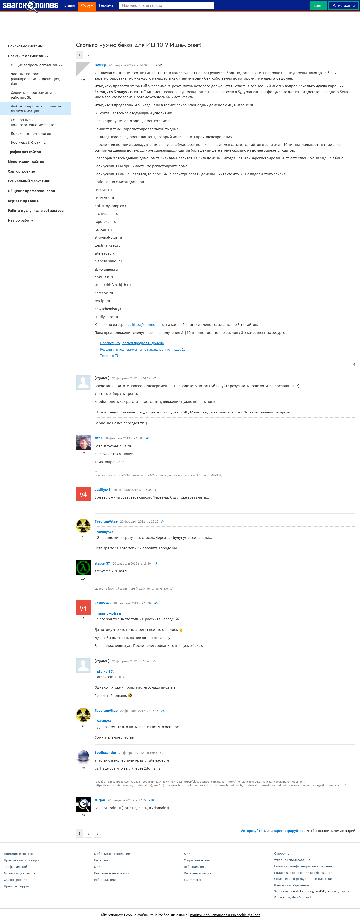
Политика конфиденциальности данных (304, 866)
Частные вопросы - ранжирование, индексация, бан (35, 78)
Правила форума (17, 886)
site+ (99, 438)
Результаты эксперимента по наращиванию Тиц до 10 (142, 349)
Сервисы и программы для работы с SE (34, 95)
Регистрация (344, 5)
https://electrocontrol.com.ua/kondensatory (123, 785)
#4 (163, 521)
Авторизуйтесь (253, 830)
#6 (156, 603)
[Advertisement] (180, 24)
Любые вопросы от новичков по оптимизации (36, 108)
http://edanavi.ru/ (334, 785)
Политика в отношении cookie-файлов (303, 872)
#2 (148, 438)
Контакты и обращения (292, 885)
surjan (100, 799)
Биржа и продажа (23, 200)
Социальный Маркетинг (29, 180)
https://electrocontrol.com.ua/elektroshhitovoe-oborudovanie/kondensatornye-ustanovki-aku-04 (225, 785)
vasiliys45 (103, 489)
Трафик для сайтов (24, 151)
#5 (155, 563)
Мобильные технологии (112, 853)
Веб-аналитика (105, 879)
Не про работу (20, 220)
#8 (163, 710)
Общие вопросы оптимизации (37, 64)
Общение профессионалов (31, 190)
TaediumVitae (106, 521)
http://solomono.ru (148, 324)
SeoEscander (105, 752)
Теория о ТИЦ (111, 355)
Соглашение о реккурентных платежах (303, 878)
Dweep (100, 64)
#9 (161, 752)
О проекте (281, 853)
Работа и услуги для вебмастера (36, 210)
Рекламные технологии (111, 873)
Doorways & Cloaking (28, 142)
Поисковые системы (25, 45)
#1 (154, 378)
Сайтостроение (21, 171)
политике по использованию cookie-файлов (225, 914)
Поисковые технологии (31, 133)
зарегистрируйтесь (289, 830)
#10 (151, 800)
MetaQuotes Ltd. (303, 897)
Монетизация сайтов (26, 161)
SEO (97, 866)
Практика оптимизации (28, 55)
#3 (156, 489)
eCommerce (193, 879)
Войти (318, 5)
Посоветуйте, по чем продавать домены (132, 343)
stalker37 (102, 563)
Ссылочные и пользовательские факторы (35, 122)
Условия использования (292, 860)
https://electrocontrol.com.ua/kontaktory (209, 781)
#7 (154, 661)
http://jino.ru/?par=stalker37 (154, 588)
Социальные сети (197, 860)
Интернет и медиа (197, 873)
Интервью (101, 860)
